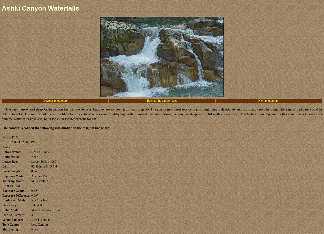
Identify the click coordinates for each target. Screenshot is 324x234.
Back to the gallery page (162, 100)
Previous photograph (55, 100)
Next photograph (268, 100)
